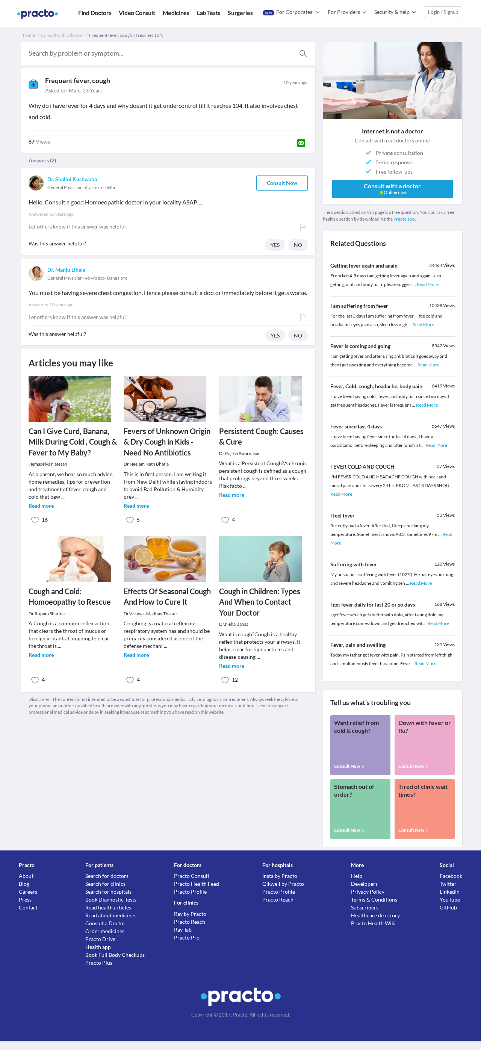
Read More (428, 284)
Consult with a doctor (62, 35)
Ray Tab (183, 929)
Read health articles (108, 907)
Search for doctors (107, 876)
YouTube (450, 899)
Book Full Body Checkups (115, 955)
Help (356, 876)
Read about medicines (110, 915)
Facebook (451, 876)
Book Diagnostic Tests (110, 899)
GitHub (448, 907)
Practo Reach (189, 921)
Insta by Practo (279, 876)
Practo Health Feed (196, 884)
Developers (364, 884)
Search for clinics (105, 884)
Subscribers (364, 907)
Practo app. (404, 219)
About (26, 876)
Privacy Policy (367, 891)
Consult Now (282, 183)
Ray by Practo (190, 914)
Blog (24, 884)
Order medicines (104, 931)
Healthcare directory (375, 915)
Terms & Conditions (374, 899)
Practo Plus (98, 962)
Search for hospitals (108, 891)
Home (29, 35)
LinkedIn (450, 891)
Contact (28, 907)
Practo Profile (190, 891)
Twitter (448, 884)
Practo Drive (100, 939)
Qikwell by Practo (283, 884)
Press (25, 899)
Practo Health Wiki (373, 923)
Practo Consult (191, 876)
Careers (28, 891)
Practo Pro (187, 937)
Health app (98, 947)
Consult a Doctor (105, 923)
